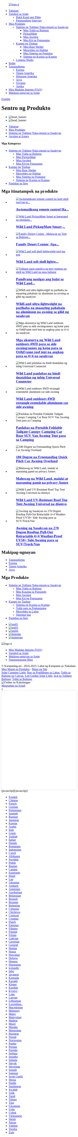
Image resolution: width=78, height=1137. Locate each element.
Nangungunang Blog (21, 659)
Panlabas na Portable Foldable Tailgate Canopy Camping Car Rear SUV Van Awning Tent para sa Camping (41, 434)
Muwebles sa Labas (27, 611)
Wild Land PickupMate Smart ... (40, 227)
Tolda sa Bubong (22, 679)
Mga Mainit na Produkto (15, 669)
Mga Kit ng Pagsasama (36, 40)
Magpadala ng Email (13, 685)
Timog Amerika (25, 73)
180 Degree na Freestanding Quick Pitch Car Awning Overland (41, 459)
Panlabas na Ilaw (18, 183)
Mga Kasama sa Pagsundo (31, 591)
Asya (19, 79)
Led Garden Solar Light (38, 675)
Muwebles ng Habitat (35, 50)
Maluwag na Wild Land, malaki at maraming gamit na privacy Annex (42, 480)
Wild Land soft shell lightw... (37, 262)
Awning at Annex (19, 136)
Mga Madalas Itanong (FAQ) (25, 89)
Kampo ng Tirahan (27, 43)
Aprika (20, 86)
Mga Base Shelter (33, 46)
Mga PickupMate (26, 157)
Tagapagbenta (17, 66)
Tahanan (14, 10)
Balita (12, 63)
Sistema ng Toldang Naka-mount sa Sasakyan (42, 27)
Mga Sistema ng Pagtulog (38, 53)
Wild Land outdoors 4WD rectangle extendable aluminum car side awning (42, 403)
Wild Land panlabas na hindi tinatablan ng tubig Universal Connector (38, 377)
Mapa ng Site (39, 669)
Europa (20, 69)
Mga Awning (30, 37)
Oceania (20, 83)
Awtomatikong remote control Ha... (42, 209)
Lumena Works (25, 60)
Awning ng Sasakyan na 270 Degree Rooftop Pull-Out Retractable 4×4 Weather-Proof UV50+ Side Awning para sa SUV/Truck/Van (39, 536)
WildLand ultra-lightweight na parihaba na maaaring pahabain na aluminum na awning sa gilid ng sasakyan (42, 310)
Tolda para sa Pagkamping (31, 608)
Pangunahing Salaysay (29, 20)
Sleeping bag (23, 614)
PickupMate (30, 33)
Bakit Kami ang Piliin (28, 17)
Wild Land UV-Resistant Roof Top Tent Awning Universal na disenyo (41, 502)
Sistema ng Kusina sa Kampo (40, 56)
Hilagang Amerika (26, 76)
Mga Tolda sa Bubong (36, 30)
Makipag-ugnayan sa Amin (24, 92)
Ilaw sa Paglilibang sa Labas (43, 672)
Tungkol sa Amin (18, 14)
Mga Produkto (17, 23)
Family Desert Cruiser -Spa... (37, 244)
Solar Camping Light (13, 672)
